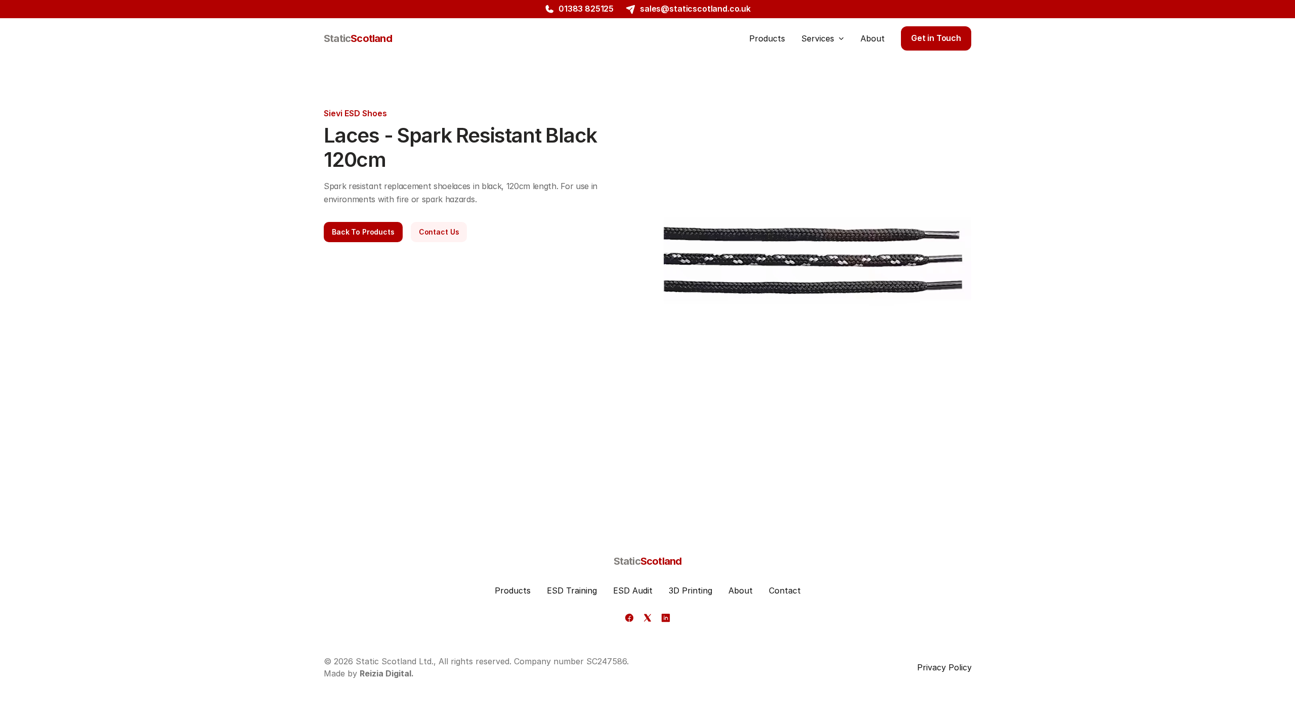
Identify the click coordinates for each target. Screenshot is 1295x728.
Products (513, 590)
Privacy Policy (944, 667)
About (740, 590)
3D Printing (690, 590)
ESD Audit (633, 590)
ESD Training (572, 590)
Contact (785, 590)
